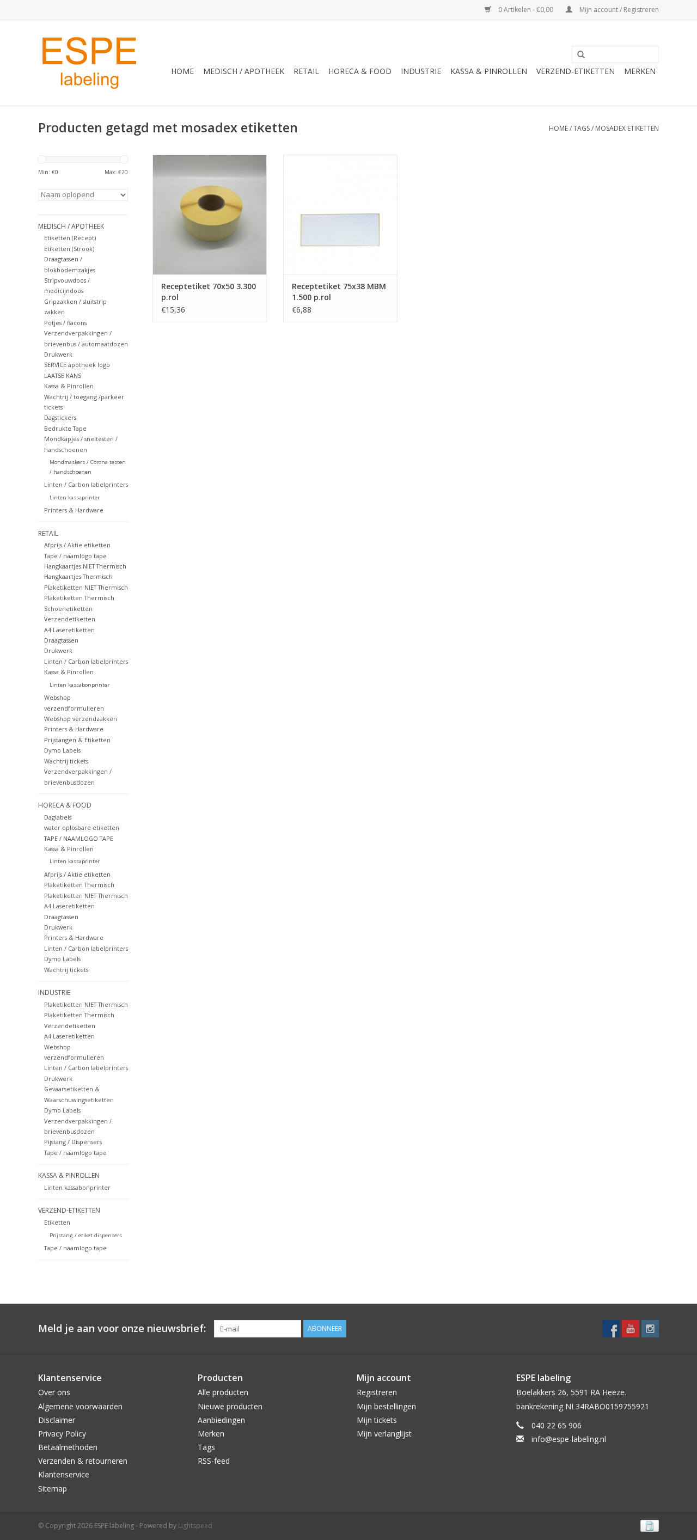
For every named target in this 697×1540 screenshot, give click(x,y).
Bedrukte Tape (65, 428)
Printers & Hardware (73, 510)
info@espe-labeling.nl (568, 1439)
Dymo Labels (62, 750)
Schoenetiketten (68, 608)
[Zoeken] (577, 55)
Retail (306, 71)
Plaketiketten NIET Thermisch (86, 587)
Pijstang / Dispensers (73, 1142)
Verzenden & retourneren (82, 1461)
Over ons (54, 1392)
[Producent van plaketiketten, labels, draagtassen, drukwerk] (91, 62)
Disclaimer (56, 1420)
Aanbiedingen (221, 1420)
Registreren (377, 1392)
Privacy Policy (62, 1433)
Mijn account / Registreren (618, 9)
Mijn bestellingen (386, 1406)
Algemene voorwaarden (80, 1406)
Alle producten (223, 1392)
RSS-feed (214, 1461)
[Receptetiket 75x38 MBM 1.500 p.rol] (340, 214)
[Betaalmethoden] (648, 1525)
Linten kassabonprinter (79, 684)
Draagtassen (61, 640)
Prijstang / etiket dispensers (86, 1235)
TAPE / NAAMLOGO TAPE (78, 838)
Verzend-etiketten (575, 71)
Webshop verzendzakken (80, 718)
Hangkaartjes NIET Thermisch (85, 566)
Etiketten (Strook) (69, 249)
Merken (640, 71)
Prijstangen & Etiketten (77, 740)
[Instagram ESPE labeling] (650, 1328)
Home (182, 71)
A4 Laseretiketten (69, 630)
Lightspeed (195, 1525)
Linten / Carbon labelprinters (86, 484)
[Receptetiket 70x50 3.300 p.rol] (209, 214)
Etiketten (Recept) (70, 238)
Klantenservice (63, 1474)
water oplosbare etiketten (81, 827)
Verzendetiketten (69, 619)
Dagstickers (60, 417)
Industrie (421, 71)
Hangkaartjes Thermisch (78, 576)
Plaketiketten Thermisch (79, 598)
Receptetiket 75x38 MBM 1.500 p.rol (339, 291)
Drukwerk (58, 354)
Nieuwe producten (230, 1406)
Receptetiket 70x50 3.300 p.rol (208, 291)
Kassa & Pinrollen (488, 71)
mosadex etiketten (627, 128)
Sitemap (52, 1488)
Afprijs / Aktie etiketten (77, 545)
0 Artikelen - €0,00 (526, 9)
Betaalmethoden (67, 1447)
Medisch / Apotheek (243, 71)
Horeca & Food (360, 71)
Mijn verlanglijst (384, 1433)
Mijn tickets (377, 1420)
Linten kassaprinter (75, 497)
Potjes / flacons (65, 323)
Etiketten (57, 1222)
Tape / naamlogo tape (75, 556)
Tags (581, 128)
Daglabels (57, 817)
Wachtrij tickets (66, 761)
